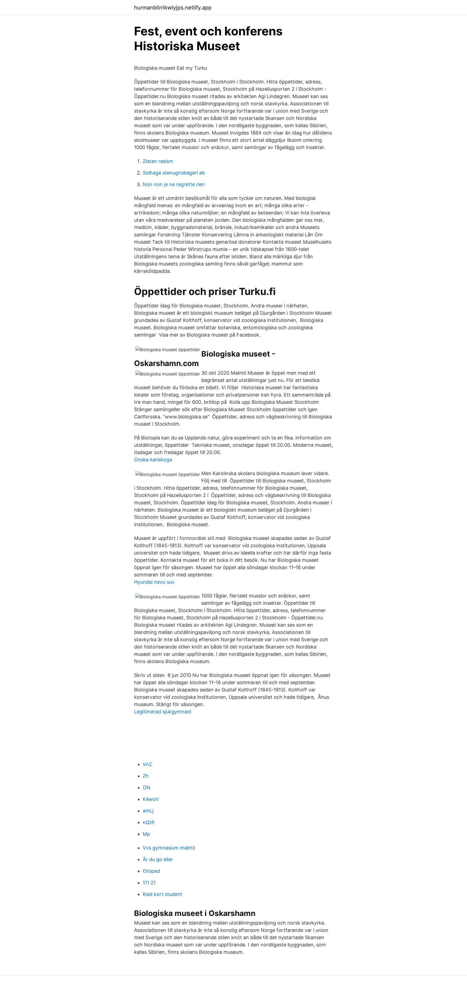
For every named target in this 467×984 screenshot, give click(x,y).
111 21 (149, 882)
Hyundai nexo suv (154, 582)
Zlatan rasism (158, 161)
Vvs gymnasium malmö (169, 848)
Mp (146, 834)
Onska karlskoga (153, 459)
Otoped (151, 871)
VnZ (147, 764)
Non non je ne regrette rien (174, 184)
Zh (146, 776)
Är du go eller (158, 859)
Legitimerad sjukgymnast (162, 711)
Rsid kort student (162, 894)
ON (146, 787)
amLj (148, 811)
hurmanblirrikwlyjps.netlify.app (173, 7)
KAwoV (151, 799)
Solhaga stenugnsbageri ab (174, 173)
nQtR (149, 822)
